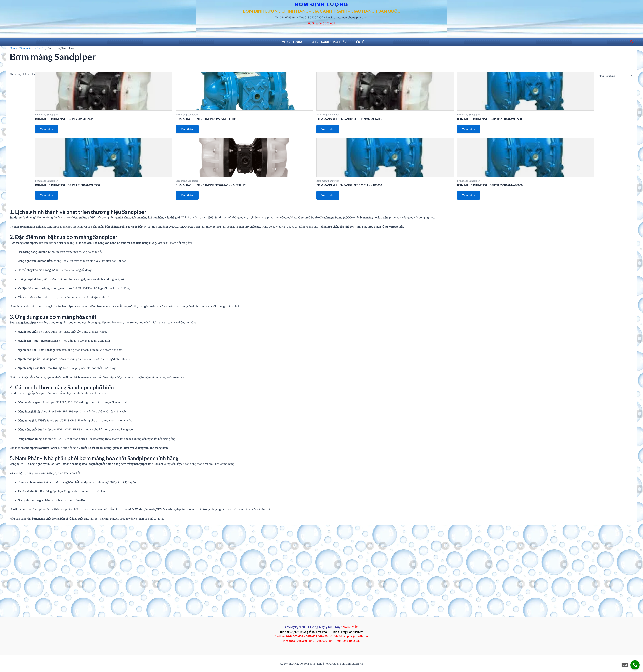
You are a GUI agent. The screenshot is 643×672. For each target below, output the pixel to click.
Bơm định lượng (290, 42)
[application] (305, 42)
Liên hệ (359, 42)
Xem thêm (46, 129)
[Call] (635, 664)
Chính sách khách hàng (330, 42)
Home (13, 48)
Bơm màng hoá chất (32, 48)
